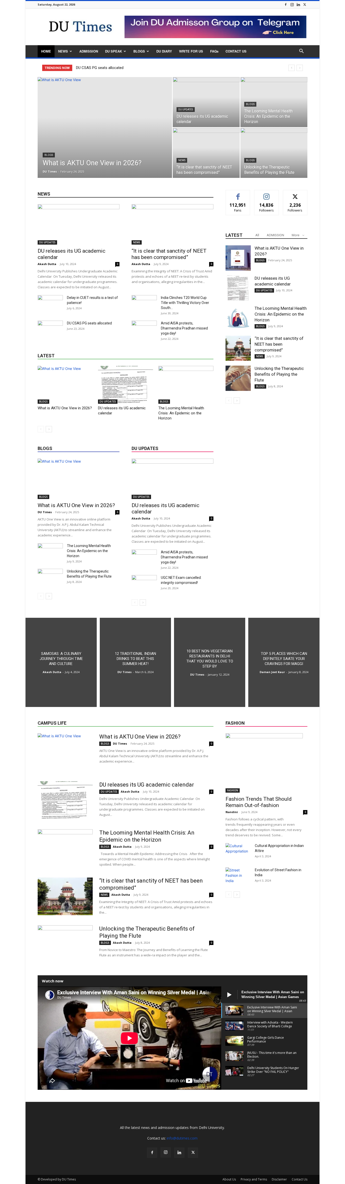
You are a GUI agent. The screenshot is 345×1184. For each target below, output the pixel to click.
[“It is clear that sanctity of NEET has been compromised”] (206, 153)
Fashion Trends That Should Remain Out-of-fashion (259, 802)
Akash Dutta (47, 264)
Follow (267, 194)
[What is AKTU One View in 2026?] (105, 135)
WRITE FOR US (191, 51)
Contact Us (299, 1179)
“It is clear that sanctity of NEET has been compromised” (169, 254)
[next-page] (49, 429)
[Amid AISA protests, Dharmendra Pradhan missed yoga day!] (144, 329)
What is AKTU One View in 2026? (65, 408)
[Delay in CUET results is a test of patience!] (50, 304)
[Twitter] (304, 4)
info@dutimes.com (182, 1138)
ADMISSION (88, 51)
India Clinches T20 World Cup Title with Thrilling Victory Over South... (185, 303)
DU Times (50, 171)
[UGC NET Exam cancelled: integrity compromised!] (144, 584)
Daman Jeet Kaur (272, 672)
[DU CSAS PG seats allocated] (50, 329)
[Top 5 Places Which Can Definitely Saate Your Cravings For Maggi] (283, 662)
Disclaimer (279, 1179)
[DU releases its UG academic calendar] (206, 102)
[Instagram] (292, 4)
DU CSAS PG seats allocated (100, 67)
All (257, 235)
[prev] (291, 68)
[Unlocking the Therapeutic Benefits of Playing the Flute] (273, 153)
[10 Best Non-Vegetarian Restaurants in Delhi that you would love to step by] (209, 662)
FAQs (214, 51)
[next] (300, 68)
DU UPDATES (185, 109)
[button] (301, 51)
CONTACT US (236, 51)
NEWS (63, 51)
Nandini (232, 812)
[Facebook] (285, 4)
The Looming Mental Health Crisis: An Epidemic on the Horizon (181, 413)
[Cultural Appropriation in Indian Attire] (238, 852)
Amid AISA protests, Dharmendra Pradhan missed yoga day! (184, 328)
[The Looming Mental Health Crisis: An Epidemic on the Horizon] (273, 102)
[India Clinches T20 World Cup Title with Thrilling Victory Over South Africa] (144, 304)
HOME (46, 51)
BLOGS (139, 51)
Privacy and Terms (254, 1179)
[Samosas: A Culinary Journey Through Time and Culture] (61, 662)
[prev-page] (41, 429)
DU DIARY (164, 51)
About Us (229, 1179)
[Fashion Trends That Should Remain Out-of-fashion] (266, 763)
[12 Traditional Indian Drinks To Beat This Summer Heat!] (135, 662)
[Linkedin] (298, 4)
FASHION (232, 790)
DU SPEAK (113, 51)
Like (238, 194)
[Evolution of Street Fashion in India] (238, 876)
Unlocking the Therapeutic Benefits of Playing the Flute (279, 374)
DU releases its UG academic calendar (147, 785)
